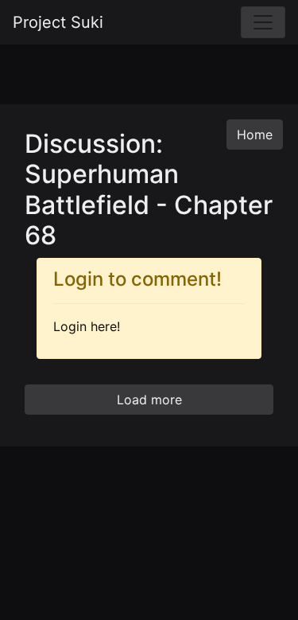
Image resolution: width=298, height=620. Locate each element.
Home (255, 134)
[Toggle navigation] (263, 22)
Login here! (86, 326)
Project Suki (58, 22)
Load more (149, 399)
